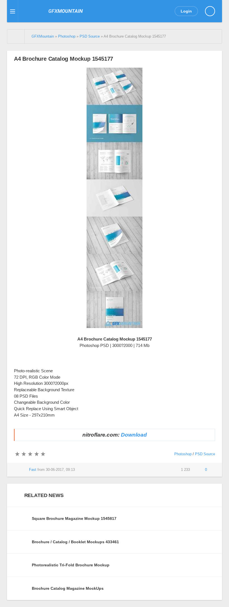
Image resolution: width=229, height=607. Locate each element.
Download (134, 435)
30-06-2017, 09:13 (60, 470)
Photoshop (183, 454)
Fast (32, 470)
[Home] (16, 36)
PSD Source (205, 454)
